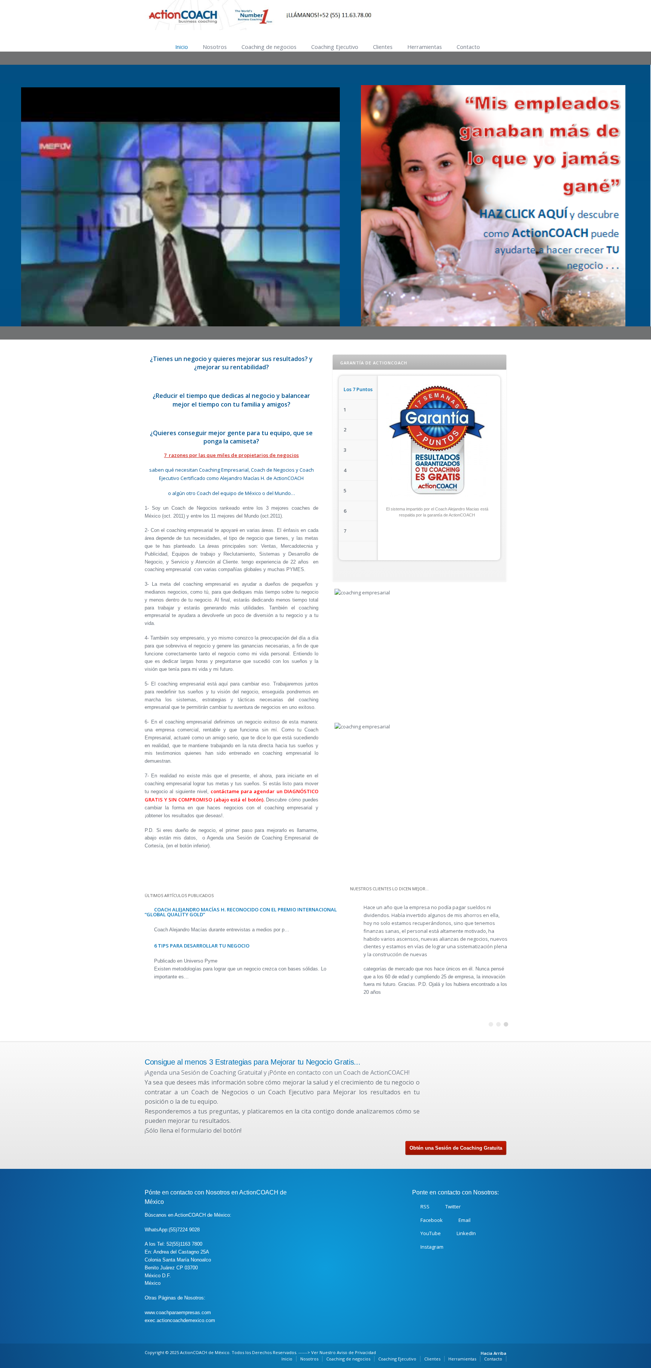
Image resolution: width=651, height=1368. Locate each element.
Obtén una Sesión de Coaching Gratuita (456, 1148)
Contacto (468, 46)
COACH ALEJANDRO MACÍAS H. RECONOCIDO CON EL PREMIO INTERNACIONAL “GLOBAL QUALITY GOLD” (241, 912)
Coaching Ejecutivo (334, 46)
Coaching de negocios (268, 46)
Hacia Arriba (493, 1353)
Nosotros (215, 46)
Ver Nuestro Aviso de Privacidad (343, 1352)
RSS (424, 1206)
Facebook (431, 1220)
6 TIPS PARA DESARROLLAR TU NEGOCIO (201, 945)
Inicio (181, 46)
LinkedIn (466, 1233)
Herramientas (424, 46)
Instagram (431, 1246)
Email (464, 1220)
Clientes (383, 46)
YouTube (430, 1233)
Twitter (453, 1206)
